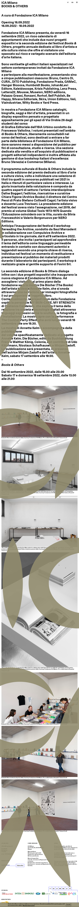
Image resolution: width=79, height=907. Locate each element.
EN (72, 2)
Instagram (4, 850)
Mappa (30, 849)
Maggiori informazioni (29, 905)
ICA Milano (9, 3)
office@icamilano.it (7, 846)
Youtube (3, 851)
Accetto (68, 904)
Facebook (4, 848)
